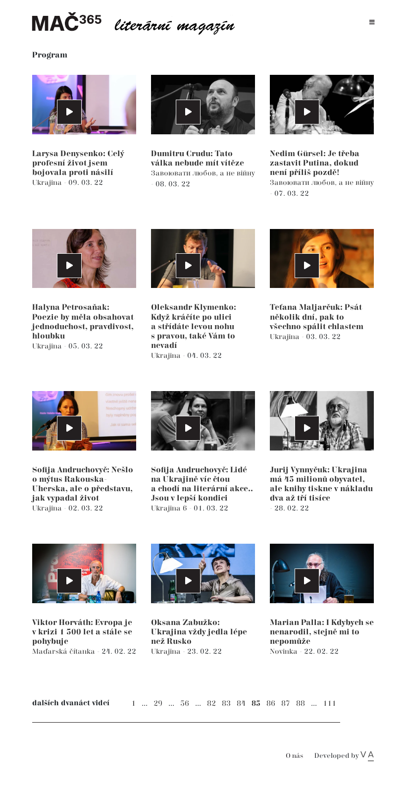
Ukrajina (48, 182)
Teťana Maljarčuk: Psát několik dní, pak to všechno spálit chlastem (316, 317)
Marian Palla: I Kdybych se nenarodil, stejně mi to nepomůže (322, 632)
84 (241, 703)
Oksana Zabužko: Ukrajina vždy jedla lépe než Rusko (199, 632)
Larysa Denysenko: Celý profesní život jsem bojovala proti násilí (78, 163)
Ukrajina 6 (170, 508)
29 (157, 703)
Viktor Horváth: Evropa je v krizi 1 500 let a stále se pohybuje (82, 632)
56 (184, 703)
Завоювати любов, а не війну (203, 173)
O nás (294, 756)
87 (285, 703)
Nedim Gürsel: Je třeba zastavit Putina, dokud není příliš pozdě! (314, 163)
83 (226, 703)
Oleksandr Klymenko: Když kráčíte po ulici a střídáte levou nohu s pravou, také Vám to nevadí (193, 326)
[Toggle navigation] (372, 22)
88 (300, 703)
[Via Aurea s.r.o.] (367, 755)
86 (270, 703)
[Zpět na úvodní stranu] (139, 22)
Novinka (285, 651)
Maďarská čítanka (64, 651)
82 (211, 703)
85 (256, 703)
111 (329, 703)
